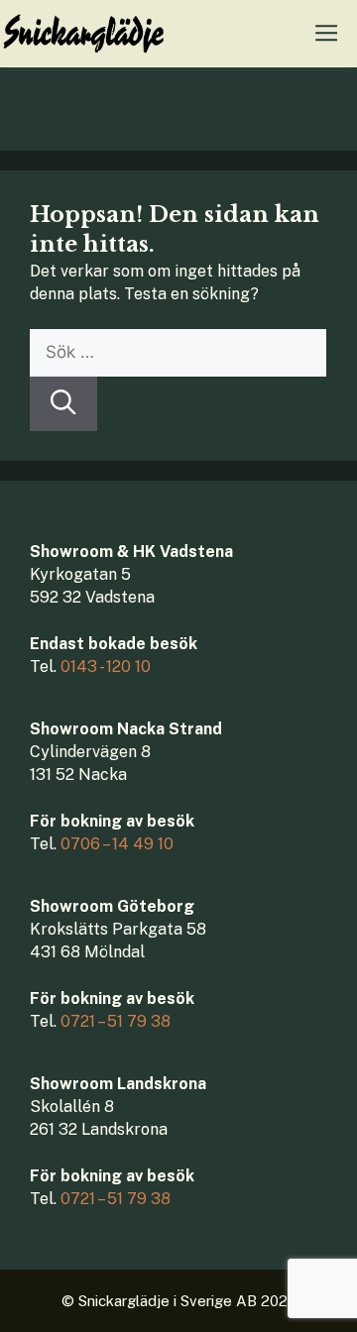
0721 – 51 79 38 (115, 1021)
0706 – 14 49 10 (117, 843)
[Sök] (63, 404)
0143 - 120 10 (105, 666)
